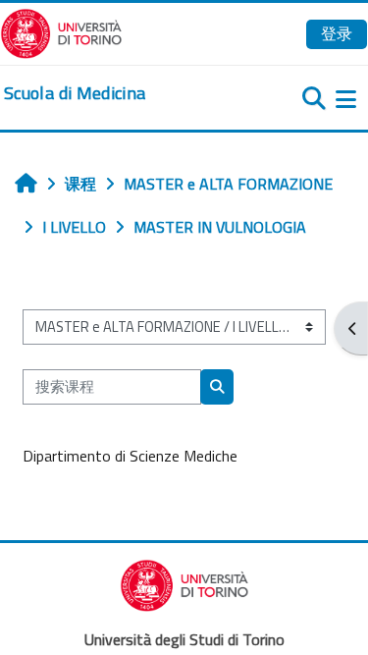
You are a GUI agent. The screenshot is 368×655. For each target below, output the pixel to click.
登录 (336, 33)
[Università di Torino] (61, 31)
